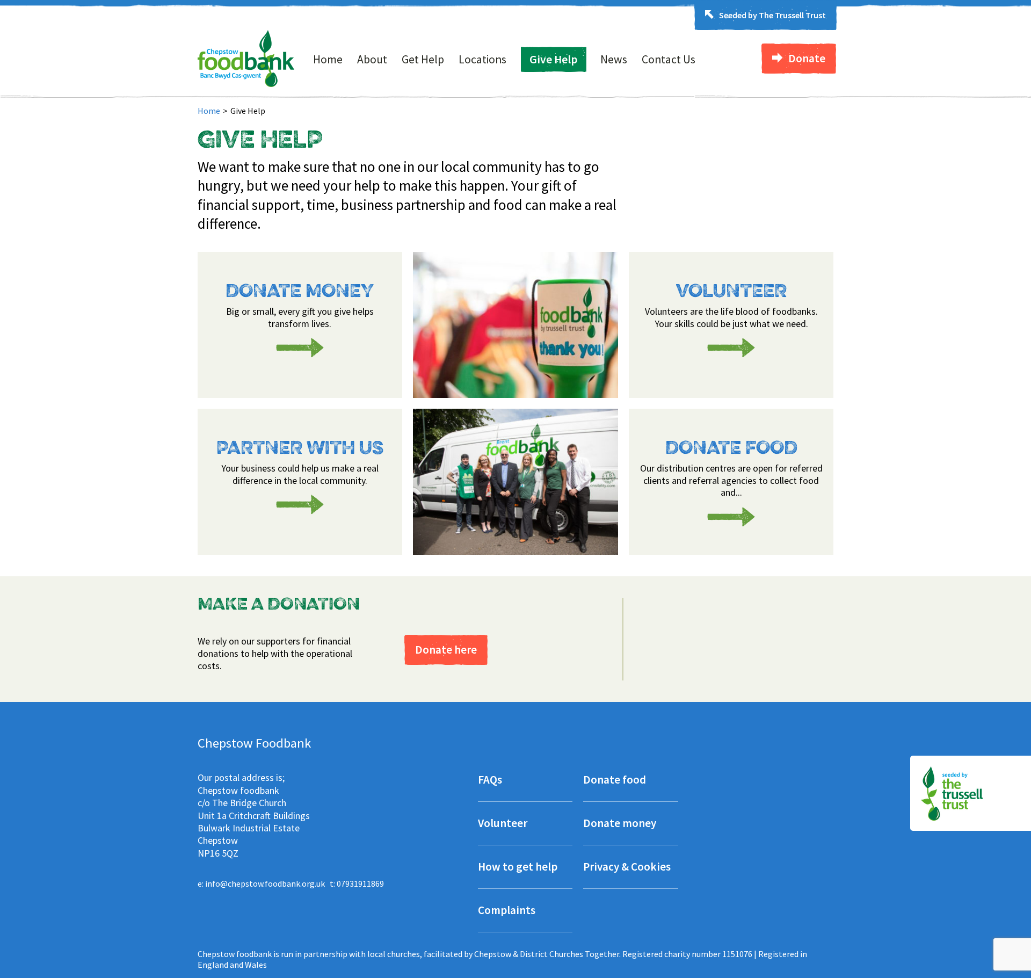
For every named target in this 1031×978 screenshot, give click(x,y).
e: (261, 883)
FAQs (490, 780)
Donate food (614, 780)
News (613, 59)
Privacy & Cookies (627, 867)
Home (328, 59)
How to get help (517, 867)
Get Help (423, 59)
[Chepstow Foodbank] (246, 83)
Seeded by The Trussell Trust (772, 15)
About (372, 59)
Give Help (553, 59)
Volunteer (502, 824)
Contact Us (668, 59)
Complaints (506, 911)
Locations (482, 59)
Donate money (619, 824)
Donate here (446, 649)
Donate (806, 58)
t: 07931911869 (357, 883)
